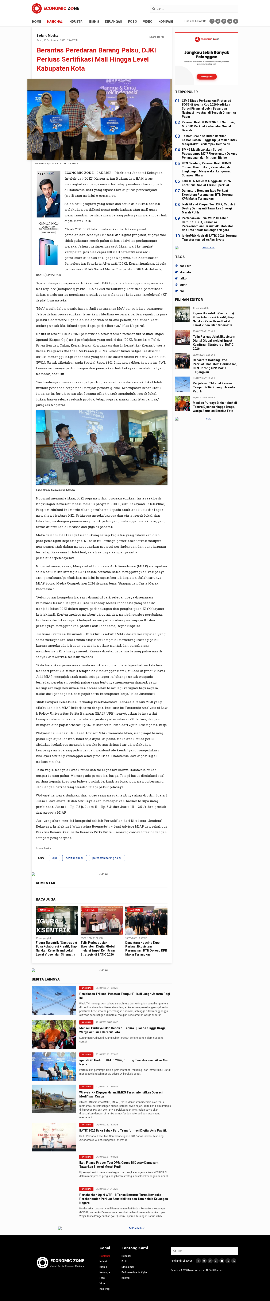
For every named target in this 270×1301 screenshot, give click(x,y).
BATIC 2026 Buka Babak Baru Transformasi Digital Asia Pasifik (123, 1130)
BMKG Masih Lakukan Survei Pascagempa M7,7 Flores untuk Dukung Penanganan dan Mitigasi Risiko (210, 153)
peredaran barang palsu (107, 858)
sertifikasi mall (74, 858)
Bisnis (94, 21)
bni (179, 291)
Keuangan (113, 21)
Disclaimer (128, 1266)
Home (36, 21)
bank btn (183, 266)
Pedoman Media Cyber (135, 1272)
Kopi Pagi (165, 21)
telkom (182, 278)
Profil (124, 1261)
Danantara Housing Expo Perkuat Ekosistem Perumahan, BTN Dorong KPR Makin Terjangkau (207, 194)
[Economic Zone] (55, 8)
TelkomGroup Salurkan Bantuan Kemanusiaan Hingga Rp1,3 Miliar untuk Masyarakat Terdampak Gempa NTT (209, 140)
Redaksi (126, 1255)
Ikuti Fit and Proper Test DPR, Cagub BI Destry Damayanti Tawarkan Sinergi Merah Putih (209, 208)
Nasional (55, 21)
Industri (76, 21)
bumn (181, 284)
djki (54, 858)
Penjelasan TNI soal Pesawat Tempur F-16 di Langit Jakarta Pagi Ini (214, 387)
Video (148, 21)
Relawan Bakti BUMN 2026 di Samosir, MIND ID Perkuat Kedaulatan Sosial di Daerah (208, 126)
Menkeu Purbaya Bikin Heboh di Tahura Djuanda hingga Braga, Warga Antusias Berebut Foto (215, 407)
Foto (132, 21)
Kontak (126, 1277)
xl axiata (183, 272)
